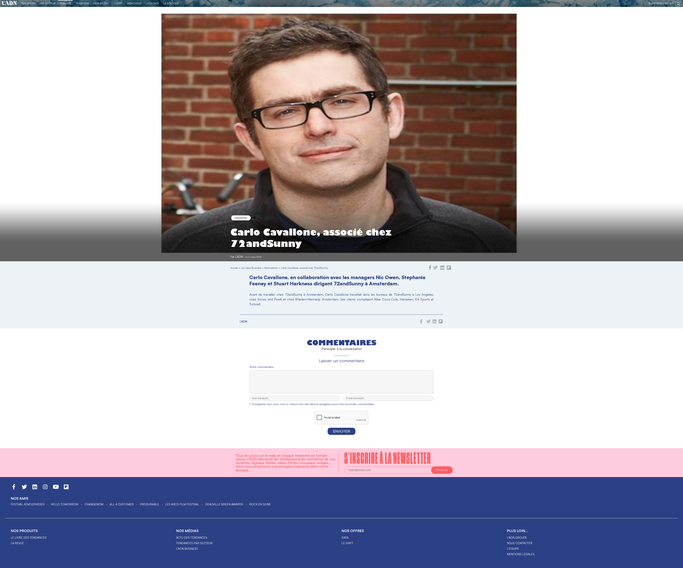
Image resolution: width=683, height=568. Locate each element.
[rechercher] (678, 4)
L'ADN (239, 256)
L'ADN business (187, 548)
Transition (82, 3)
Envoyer (341, 431)
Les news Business (251, 267)
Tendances (28, 3)
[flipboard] (449, 269)
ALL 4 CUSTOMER (122, 504)
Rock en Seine (260, 504)
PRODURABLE (149, 504)
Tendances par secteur (194, 543)
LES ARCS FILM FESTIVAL (182, 504)
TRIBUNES (65, 3)
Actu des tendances (191, 537)
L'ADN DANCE (134, 3)
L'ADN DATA (152, 3)
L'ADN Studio (101, 3)
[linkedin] (442, 269)
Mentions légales (521, 554)
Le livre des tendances (29, 537)
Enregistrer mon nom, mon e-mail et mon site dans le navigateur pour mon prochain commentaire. (313, 404)
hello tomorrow (64, 504)
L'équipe (513, 548)
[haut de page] (676, 563)
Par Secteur (47, 3)
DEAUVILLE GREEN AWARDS (224, 504)
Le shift (347, 543)
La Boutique (171, 3)
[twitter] (435, 269)
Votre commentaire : (262, 367)
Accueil (234, 267)
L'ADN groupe (517, 537)
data (345, 537)
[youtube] (56, 488)
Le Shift (118, 3)
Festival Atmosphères (28, 504)
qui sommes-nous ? (660, 3)
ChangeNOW (94, 504)
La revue (17, 543)
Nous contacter (519, 543)
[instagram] (45, 488)
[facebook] (430, 269)
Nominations (241, 218)
